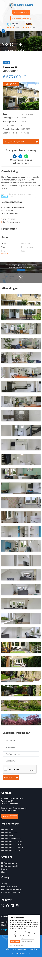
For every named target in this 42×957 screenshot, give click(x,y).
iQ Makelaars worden (9, 863)
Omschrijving (16, 160)
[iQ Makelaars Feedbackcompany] (12, 24)
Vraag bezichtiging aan (14, 141)
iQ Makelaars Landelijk (9, 866)
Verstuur (8, 777)
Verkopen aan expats (9, 887)
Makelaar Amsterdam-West (11, 841)
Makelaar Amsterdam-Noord (12, 847)
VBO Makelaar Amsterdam (11, 890)
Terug (6, 63)
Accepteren (15, 941)
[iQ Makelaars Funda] (29, 24)
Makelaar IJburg (7, 835)
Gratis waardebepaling (21, 18)
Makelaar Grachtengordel (10, 838)
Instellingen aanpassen (17, 945)
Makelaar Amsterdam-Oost (11, 850)
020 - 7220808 (10, 816)
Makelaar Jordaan (8, 829)
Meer (3, 196)
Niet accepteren (27, 941)
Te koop (4, 884)
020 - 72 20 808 (22, 12)
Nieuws (4, 869)
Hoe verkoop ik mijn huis (10, 893)
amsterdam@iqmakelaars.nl (15, 808)
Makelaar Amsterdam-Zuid (11, 844)
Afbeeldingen (21, 163)
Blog (3, 872)
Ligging (28, 160)
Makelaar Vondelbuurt (9, 832)
